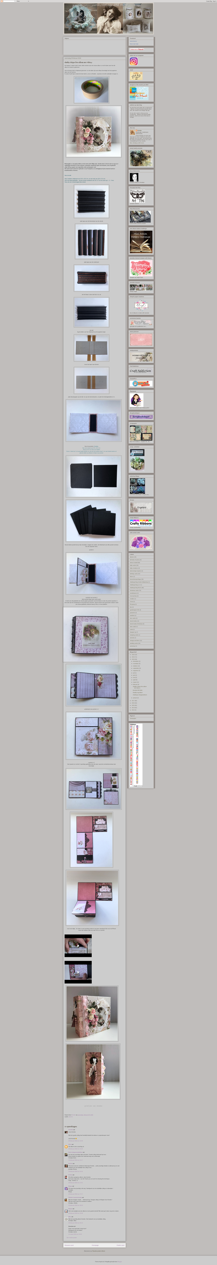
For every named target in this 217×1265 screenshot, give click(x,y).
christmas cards (134, 590)
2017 (133, 700)
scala (131, 629)
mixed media (133, 621)
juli (134, 673)
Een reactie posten (72, 1237)
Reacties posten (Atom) (98, 1251)
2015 (133, 705)
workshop (132, 646)
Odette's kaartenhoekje (75, 1197)
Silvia (70, 1144)
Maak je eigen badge (134, 43)
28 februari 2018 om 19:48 (75, 1213)
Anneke (139, 130)
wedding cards (134, 643)
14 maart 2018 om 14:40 (75, 1234)
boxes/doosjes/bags (135, 579)
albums (71, 1116)
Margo (70, 1186)
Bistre (131, 576)
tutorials (132, 637)
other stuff (132, 626)
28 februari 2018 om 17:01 (75, 1182)
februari (135, 684)
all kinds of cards (134, 559)
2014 (133, 707)
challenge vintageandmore (140, 695)
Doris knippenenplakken (75, 1152)
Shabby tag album (137, 692)
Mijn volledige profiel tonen (137, 143)
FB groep (132, 604)
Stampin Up (133, 632)
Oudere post (120, 1245)
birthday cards (134, 573)
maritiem (132, 615)
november (136, 663)
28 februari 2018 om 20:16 (75, 1223)
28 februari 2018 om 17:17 (75, 1194)
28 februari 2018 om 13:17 (75, 1160)
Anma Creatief (133, 562)
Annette (70, 1129)
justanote (132, 612)
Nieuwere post (69, 1245)
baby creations (134, 568)
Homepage (95, 1245)
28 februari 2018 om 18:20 (75, 1205)
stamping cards (134, 635)
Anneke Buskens (133, 41)
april (134, 679)
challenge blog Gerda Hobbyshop (139, 582)
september (136, 668)
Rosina (70, 1163)
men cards (133, 618)
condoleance (133, 593)
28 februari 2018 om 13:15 (75, 1149)
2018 (133, 659)
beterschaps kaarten (135, 571)
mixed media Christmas (136, 624)
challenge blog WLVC (135, 587)
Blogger (120, 1261)
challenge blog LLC (135, 585)
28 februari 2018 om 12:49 (75, 1141)
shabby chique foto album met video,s (140, 687)
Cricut (131, 601)
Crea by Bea (133, 596)
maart (135, 682)
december (136, 661)
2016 (133, 703)
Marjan (70, 1208)
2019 (133, 657)
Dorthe (70, 1174)
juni (134, 675)
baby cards (133, 565)
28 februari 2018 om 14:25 (75, 1171)
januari (135, 697)
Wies (69, 1216)
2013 (133, 710)
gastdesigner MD (134, 610)
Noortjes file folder (137, 690)
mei (134, 677)
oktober (135, 666)
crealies (132, 598)
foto (131, 607)
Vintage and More (134, 640)
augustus (136, 670)
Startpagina (133, 718)
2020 (133, 654)
